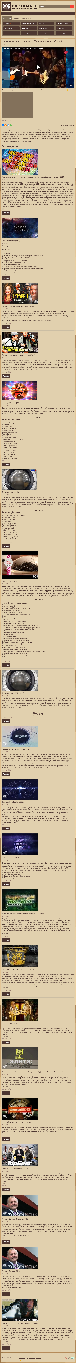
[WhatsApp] (11, 125)
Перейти (6, 213)
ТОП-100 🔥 (9, 23)
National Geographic (28, 23)
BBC (41, 23)
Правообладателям (34, 1358)
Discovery (25, 33)
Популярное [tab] (26, 18)
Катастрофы (8, 28)
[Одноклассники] (5, 125)
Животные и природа (64, 23)
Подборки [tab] (7, 18)
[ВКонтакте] (3, 125)
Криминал (8, 33)
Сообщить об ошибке (67, 125)
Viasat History (61, 33)
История (60, 28)
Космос (42, 33)
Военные (43, 28)
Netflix (25, 28)
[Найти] (72, 6)
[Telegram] (8, 125)
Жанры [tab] (16, 18)
